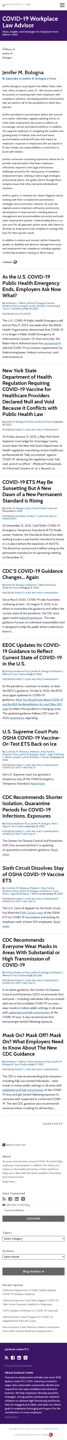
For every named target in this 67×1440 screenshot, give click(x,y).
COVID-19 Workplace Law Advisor (30, 22)
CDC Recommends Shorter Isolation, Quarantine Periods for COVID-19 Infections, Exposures (32, 806)
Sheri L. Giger (46, 754)
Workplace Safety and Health (19, 767)
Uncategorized (22, 314)
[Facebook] (10, 1199)
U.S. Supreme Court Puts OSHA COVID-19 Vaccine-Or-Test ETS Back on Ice (31, 737)
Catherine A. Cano (49, 891)
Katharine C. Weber (16, 303)
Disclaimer (27, 1365)
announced (51, 343)
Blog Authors (22, 1270)
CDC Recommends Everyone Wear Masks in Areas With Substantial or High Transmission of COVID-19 (31, 952)
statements (17, 718)
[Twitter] (23, 1199)
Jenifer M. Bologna (36, 303)
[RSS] (4, 1199)
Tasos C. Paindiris (11, 308)
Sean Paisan (32, 508)
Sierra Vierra (47, 508)
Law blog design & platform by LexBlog (31, 1434)
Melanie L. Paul (38, 751)
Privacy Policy (12, 1365)
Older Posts (52, 1123)
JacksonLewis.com (15, 1144)
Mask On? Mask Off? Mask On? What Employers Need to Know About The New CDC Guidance (32, 1044)
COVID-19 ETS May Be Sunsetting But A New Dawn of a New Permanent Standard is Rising (32, 491)
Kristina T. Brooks (41, 757)
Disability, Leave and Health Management (36, 429)
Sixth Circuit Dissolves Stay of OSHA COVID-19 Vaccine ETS (33, 874)
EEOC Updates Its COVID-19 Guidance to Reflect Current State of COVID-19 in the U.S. (32, 654)
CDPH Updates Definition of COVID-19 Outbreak (30, 1310)
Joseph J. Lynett (28, 305)
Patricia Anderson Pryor (39, 421)
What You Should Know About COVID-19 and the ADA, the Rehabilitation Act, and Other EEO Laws (32, 704)
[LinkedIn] (17, 1199)
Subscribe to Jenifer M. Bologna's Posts (30, 78)
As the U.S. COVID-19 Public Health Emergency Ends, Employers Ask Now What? (31, 286)
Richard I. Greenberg (47, 305)
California (20, 516)
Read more (38, 783)
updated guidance (30, 618)
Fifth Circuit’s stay (31, 913)
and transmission (29, 1012)
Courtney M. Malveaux (17, 751)
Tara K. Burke (19, 674)
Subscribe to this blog (17, 1204)
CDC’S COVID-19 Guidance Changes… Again (32, 574)
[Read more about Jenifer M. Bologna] (15, 262)
